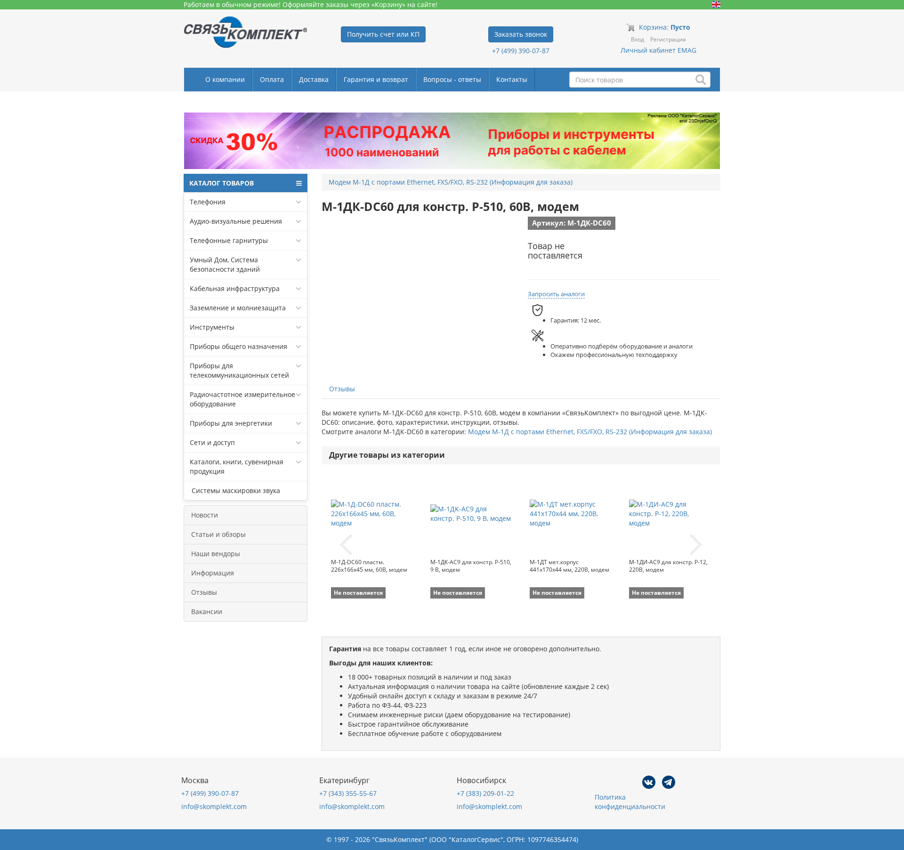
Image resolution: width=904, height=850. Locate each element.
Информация (212, 572)
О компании (225, 79)
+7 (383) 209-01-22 (485, 793)
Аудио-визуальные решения (236, 221)
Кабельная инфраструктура (235, 288)
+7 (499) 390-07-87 (520, 50)
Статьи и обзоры (218, 534)
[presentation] (346, 545)
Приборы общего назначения (238, 346)
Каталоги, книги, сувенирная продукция (236, 466)
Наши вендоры (215, 553)
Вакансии (206, 611)
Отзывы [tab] (342, 388)
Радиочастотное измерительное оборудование (242, 399)
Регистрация (668, 39)
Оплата (272, 79)
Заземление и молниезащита (238, 307)
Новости (204, 514)
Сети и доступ (212, 442)
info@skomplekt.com (214, 806)
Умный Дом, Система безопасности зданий (225, 264)
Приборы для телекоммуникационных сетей (239, 370)
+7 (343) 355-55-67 (348, 793)
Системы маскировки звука (235, 490)
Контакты (511, 79)
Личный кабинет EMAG (658, 50)
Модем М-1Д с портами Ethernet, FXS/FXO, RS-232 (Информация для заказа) (590, 431)
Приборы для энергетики (231, 423)
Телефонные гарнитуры (229, 240)
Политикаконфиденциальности (630, 802)
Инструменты (212, 327)
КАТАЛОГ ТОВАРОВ (221, 182)
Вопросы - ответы (452, 79)
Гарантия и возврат (376, 79)
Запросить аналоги (556, 294)
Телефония (208, 201)
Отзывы (204, 592)
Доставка (314, 79)
